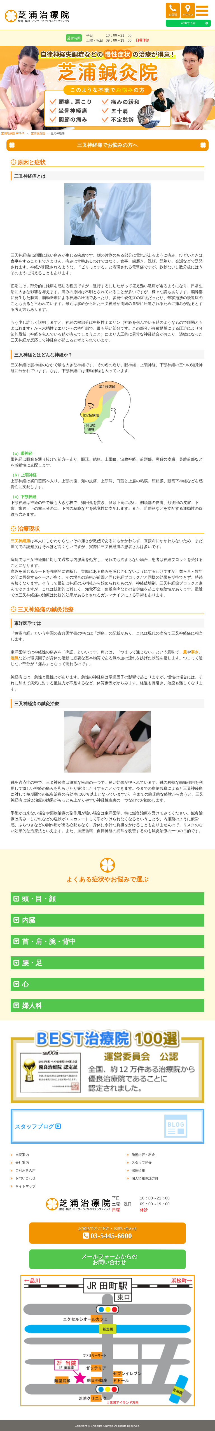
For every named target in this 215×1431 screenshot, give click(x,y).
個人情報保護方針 (145, 1178)
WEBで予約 (188, 23)
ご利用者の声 (25, 1170)
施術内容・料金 (143, 1155)
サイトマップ (25, 1186)
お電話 (173, 14)
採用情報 (138, 1170)
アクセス (187, 14)
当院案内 (22, 1155)
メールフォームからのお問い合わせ (109, 1259)
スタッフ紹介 (142, 1163)
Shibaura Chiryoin (102, 1425)
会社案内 (22, 1163)
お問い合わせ (25, 1178)
